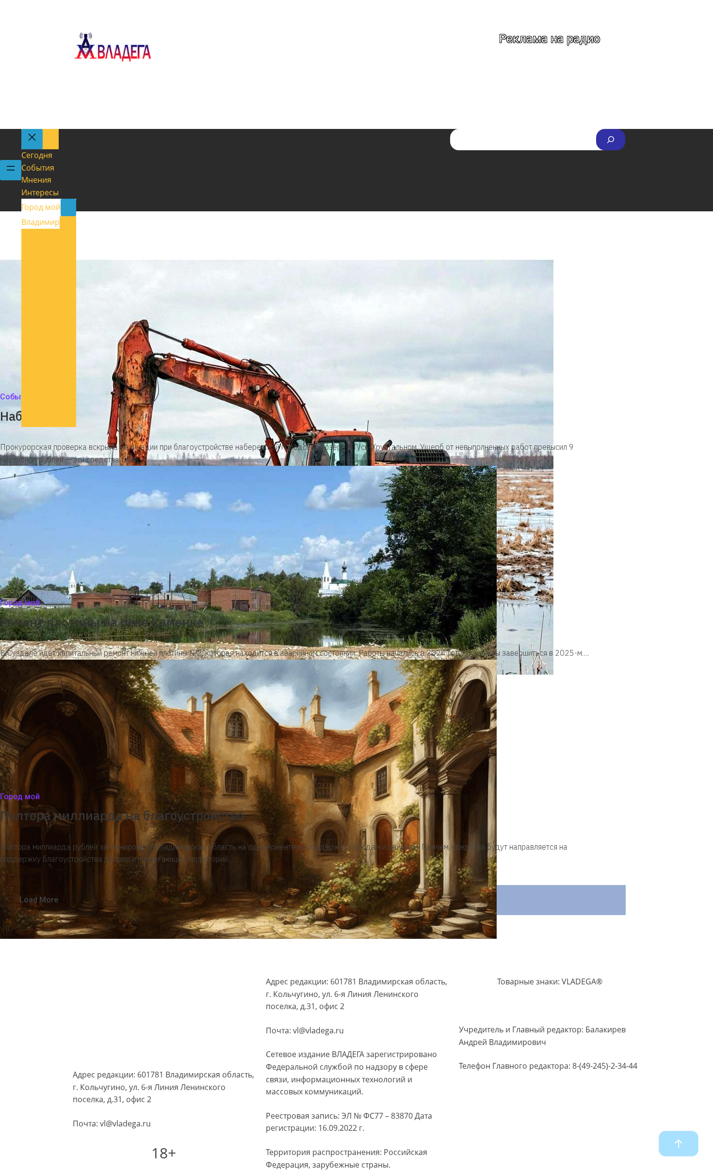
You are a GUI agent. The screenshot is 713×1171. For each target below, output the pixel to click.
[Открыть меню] (10, 170)
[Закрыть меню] (32, 139)
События (16, 396)
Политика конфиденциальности (133, 997)
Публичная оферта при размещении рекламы (160, 1034)
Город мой (20, 602)
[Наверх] (678, 1143)
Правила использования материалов (143, 1016)
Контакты (90, 1053)
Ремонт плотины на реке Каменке (103, 622)
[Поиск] (610, 139)
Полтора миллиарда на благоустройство (122, 815)
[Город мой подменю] (68, 207)
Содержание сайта (108, 979)
